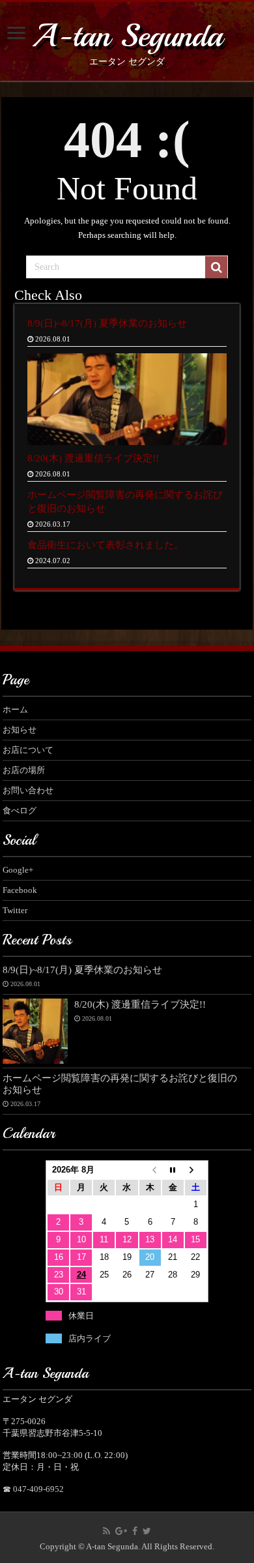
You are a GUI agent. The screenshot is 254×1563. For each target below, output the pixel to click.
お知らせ (19, 730)
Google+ (18, 870)
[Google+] (121, 1531)
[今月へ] (173, 1170)
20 (149, 1257)
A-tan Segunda (127, 35)
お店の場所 (24, 770)
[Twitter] (146, 1531)
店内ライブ (89, 1338)
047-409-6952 (38, 1489)
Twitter (15, 910)
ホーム (15, 709)
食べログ (19, 810)
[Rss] (106, 1531)
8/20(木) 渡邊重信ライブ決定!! (93, 457)
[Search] (216, 267)
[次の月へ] (195, 1170)
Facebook (20, 890)
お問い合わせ (28, 790)
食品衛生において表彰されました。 (105, 544)
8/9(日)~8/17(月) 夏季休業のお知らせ (107, 323)
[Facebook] (135, 1531)
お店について (28, 750)
